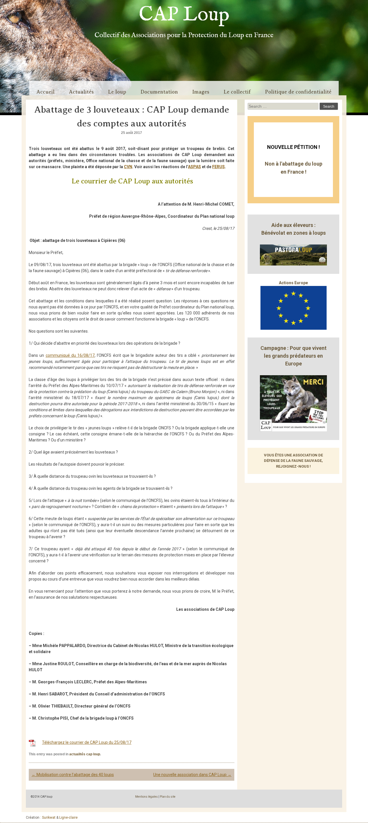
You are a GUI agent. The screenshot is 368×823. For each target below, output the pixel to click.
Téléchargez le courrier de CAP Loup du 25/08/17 (86, 742)
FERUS (218, 166)
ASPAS (194, 166)
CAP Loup (184, 15)
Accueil (46, 92)
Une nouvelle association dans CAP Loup (192, 774)
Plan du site (167, 796)
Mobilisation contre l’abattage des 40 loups (73, 774)
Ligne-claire (68, 818)
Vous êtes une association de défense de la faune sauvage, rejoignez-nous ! (293, 461)
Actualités (81, 92)
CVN (128, 166)
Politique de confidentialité (298, 92)
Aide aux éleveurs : (293, 225)
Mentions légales (146, 796)
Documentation (159, 92)
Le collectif (237, 92)
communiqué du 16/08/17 (70, 355)
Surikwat (48, 818)
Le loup (117, 92)
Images (200, 92)
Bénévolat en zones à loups (293, 233)
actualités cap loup (84, 754)
